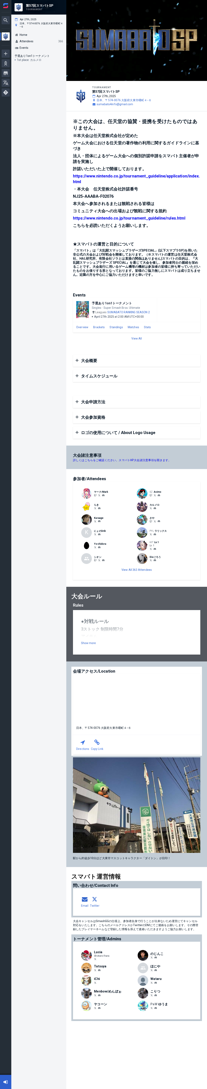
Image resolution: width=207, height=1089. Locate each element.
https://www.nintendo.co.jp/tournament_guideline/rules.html (129, 218)
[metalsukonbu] (151, 982)
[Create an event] (6, 54)
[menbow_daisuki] (99, 995)
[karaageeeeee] (99, 521)
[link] (103, 495)
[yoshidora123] (95, 547)
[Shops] (6, 73)
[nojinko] (155, 957)
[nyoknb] (99, 534)
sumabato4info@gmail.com (115, 104)
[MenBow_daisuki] (95, 995)
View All (136, 338)
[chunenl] (155, 549)
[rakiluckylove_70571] (99, 508)
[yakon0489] (99, 1008)
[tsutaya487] (95, 970)
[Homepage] (5, 5)
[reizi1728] (103, 560)
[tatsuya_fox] (99, 970)
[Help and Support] (6, 92)
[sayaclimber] (151, 521)
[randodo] (151, 970)
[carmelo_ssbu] (155, 508)
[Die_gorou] (151, 560)
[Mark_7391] (95, 495)
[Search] (6, 20)
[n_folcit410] (95, 982)
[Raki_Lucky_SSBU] (95, 508)
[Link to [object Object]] (87, 493)
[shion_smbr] (99, 560)
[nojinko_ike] (151, 957)
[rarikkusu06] (151, 534)
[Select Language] (6, 83)
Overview (82, 327)
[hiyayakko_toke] (95, 1007)
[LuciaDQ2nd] (95, 959)
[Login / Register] (5, 1082)
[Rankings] (6, 63)
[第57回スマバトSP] (5, 36)
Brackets (99, 327)
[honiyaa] (155, 970)
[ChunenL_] (151, 548)
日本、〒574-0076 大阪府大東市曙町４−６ (124, 100)
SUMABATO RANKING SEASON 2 (128, 312)
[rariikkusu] (155, 534)
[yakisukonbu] (155, 982)
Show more (88, 643)
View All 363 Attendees (136, 569)
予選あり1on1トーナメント (112, 303)
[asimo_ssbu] (151, 495)
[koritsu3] (151, 995)
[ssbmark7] (99, 495)
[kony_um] (155, 1008)
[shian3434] (155, 560)
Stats (147, 327)
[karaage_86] (95, 521)
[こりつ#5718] (155, 995)
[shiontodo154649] (95, 560)
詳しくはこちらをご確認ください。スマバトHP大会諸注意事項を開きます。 (122, 460)
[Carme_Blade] (151, 508)
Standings (116, 327)
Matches (133, 327)
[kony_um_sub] (151, 1007)
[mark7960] (103, 495)
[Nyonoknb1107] (95, 534)
